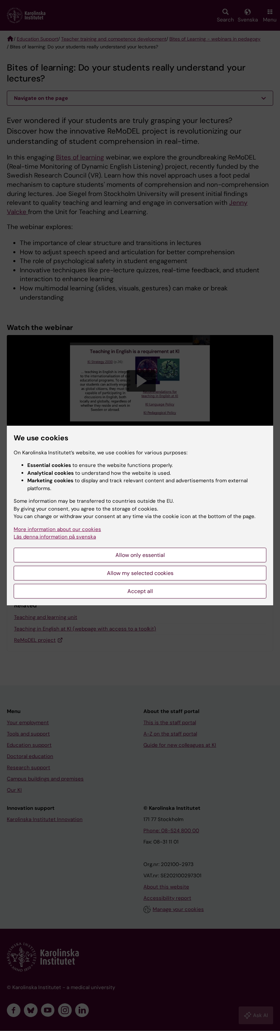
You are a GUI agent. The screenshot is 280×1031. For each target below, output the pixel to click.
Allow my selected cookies (140, 573)
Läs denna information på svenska (55, 536)
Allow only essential (140, 555)
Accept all (140, 591)
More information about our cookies (57, 529)
